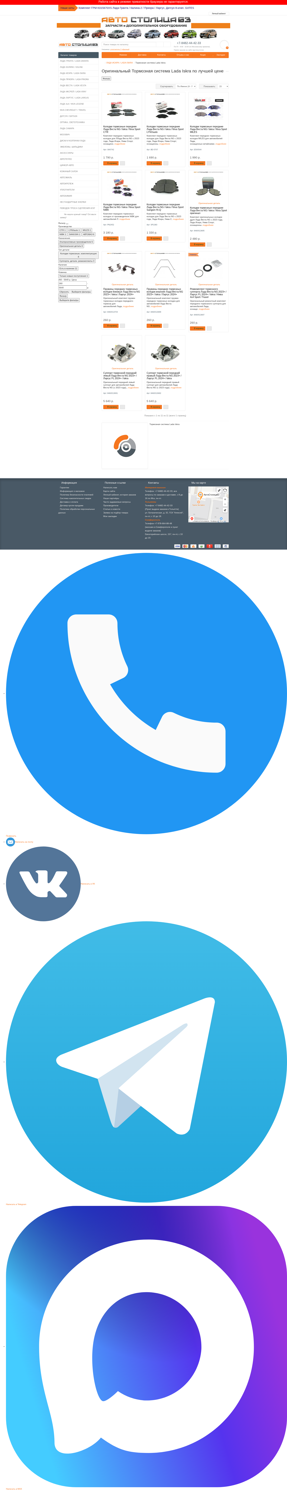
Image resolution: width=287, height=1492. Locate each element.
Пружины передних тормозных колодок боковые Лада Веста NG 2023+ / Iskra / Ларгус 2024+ (121, 292)
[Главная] (103, 62)
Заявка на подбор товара (115, 512)
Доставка (141, 55)
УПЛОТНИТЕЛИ (67, 190)
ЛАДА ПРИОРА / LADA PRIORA (74, 79)
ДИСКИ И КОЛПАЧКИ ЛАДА (73, 141)
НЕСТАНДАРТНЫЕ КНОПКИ (73, 202)
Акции (203, 55)
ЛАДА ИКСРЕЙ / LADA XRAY (73, 92)
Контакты (161, 55)
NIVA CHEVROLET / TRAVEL (73, 110)
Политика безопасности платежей (76, 494)
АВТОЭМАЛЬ (66, 177)
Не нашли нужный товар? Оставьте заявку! (78, 215)
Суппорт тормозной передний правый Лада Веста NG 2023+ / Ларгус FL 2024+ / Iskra (164, 376)
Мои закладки (110, 516)
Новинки (123, 55)
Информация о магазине (72, 491)
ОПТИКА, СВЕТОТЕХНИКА (72, 122)
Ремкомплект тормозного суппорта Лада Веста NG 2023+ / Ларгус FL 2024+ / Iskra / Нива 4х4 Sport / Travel (208, 293)
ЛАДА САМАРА (67, 128)
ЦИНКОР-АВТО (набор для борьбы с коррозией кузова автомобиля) (121, 7)
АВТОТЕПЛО (66, 159)
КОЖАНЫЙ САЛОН (69, 171)
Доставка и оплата (69, 502)
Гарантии (64, 487)
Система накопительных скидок (75, 498)
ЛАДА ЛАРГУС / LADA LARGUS (74, 98)
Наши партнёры (111, 498)
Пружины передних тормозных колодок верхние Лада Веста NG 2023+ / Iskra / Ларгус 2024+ (165, 292)
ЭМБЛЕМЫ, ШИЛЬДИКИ (71, 147)
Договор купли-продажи (71, 505)
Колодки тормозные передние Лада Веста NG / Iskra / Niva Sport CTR (121, 129)
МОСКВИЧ (65, 134)
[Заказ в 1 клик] (122, 163)
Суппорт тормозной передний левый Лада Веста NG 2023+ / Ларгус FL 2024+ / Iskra (120, 376)
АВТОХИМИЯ (66, 196)
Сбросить (64, 292)
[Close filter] (67, 223)
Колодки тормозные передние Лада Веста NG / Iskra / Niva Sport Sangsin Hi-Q (165, 207)
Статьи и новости (111, 509)
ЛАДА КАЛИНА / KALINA (71, 67)
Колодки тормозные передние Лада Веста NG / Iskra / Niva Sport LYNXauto (165, 129)
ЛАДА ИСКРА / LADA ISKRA (73, 73)
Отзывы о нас (182, 55)
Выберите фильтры (81, 292)
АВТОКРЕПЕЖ (66, 184)
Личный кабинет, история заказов (119, 494)
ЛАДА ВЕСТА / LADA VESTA (73, 85)
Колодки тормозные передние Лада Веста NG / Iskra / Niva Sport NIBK (121, 207)
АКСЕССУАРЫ (66, 153)
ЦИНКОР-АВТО (67, 165)
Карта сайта (109, 491)
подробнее (120, 144)
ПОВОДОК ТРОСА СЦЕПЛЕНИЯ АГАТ (77, 208)
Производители (110, 505)
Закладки (220, 55)
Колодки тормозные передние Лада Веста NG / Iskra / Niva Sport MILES (208, 129)
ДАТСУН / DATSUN (68, 116)
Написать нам (110, 487)
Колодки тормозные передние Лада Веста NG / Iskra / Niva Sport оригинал (208, 210)
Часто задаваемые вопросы (117, 502)
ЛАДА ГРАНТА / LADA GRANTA (74, 61)
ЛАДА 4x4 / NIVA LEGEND (72, 104)
